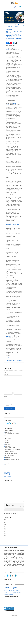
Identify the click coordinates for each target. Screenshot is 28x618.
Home (5, 582)
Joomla (6, 440)
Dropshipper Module (8, 594)
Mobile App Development (11, 36)
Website (5, 396)
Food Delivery (11, 38)
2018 (5, 528)
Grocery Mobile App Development (12, 449)
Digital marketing (9, 430)
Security (7, 463)
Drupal (6, 435)
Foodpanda (8, 336)
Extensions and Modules (10, 437)
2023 (5, 519)
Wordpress (7, 465)
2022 (5, 521)
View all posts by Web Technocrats (14, 360)
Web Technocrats (7, 32)
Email (15, 391)
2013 (5, 537)
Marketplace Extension (10, 447)
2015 (5, 533)
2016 (5, 531)
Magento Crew (7, 473)
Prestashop (7, 457)
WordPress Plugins (17, 592)
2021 (5, 522)
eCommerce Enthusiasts (9, 471)
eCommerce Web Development (12, 433)
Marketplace (8, 446)
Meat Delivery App (17, 35)
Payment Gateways (9, 455)
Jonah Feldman (7, 472)
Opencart (7, 444)
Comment (6, 374)
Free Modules (8, 438)
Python (6, 461)
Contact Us (10, 582)
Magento (7, 442)
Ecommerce (8, 432)
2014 (5, 535)
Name (5, 391)
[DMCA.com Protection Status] (9, 611)
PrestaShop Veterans (8, 474)
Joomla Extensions (17, 590)
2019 (5, 526)
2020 (5, 524)
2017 (5, 530)
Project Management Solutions (12, 459)
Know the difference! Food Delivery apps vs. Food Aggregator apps (13, 224)
